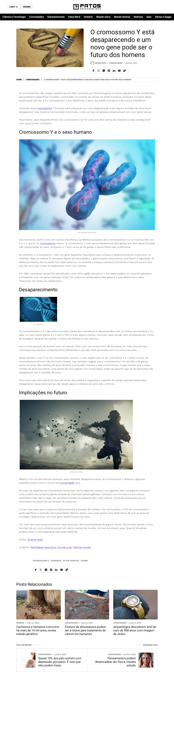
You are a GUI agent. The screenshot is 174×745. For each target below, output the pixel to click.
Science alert (35, 539)
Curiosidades (116, 63)
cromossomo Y (41, 560)
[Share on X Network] (98, 70)
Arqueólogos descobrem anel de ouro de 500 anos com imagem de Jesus (134, 630)
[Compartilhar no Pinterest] (108, 70)
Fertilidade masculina (43, 547)
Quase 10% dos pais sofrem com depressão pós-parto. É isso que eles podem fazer (59, 662)
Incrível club (64, 547)
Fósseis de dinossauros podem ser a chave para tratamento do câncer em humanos (85, 630)
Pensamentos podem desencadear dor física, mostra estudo (115, 662)
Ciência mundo (82, 547)
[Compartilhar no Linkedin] (114, 70)
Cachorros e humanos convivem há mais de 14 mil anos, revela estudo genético (37, 630)
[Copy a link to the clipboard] (124, 70)
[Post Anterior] (28, 660)
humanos (56, 560)
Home (19, 79)
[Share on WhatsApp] (103, 70)
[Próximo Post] (146, 660)
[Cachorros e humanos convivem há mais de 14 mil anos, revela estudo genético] (38, 604)
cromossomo (44, 108)
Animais (20, 622)
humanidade (67, 482)
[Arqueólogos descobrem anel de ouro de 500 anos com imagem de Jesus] (135, 604)
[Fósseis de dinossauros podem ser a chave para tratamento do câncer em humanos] (87, 604)
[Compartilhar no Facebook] (93, 70)
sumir (85, 560)
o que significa (71, 560)
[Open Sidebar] (166, 31)
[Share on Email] (119, 70)
